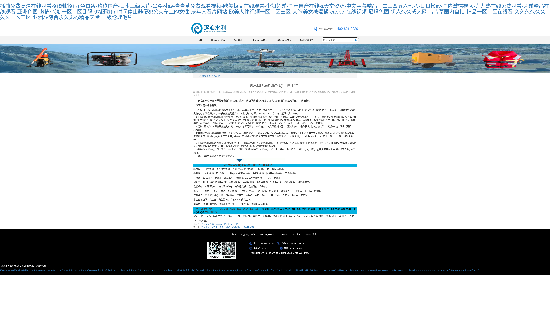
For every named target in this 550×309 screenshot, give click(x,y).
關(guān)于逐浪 (218, 39)
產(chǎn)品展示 (267, 234)
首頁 (200, 39)
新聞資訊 (206, 75)
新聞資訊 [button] (238, 39)
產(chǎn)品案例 (284, 39)
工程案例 (283, 234)
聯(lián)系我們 (306, 39)
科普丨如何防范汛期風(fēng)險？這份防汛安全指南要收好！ (228, 227)
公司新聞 (216, 75)
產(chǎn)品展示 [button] (259, 39)
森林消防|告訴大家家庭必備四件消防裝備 (219, 224)
